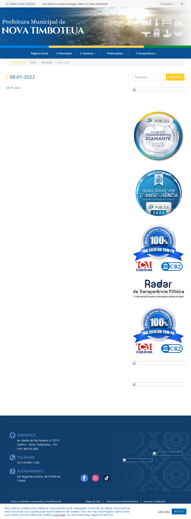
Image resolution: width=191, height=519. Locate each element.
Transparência (145, 53)
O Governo (87, 53)
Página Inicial (39, 53)
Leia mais (59, 514)
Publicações (114, 53)
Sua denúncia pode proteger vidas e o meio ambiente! (75, 4)
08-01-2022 (13, 88)
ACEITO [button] (179, 511)
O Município (64, 53)
